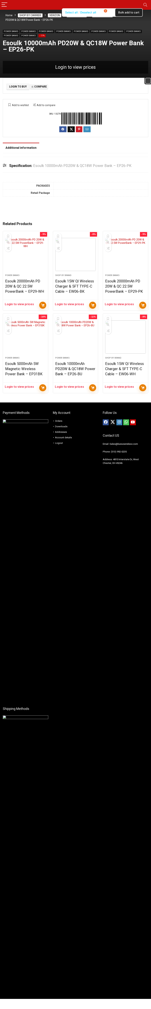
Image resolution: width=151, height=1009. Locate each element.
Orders (58, 421)
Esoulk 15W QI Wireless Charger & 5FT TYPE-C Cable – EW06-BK (74, 286)
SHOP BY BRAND (63, 275)
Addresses (61, 432)
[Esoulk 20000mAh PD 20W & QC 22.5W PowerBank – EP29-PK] (125, 254)
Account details (63, 437)
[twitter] (112, 422)
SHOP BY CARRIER (30, 15)
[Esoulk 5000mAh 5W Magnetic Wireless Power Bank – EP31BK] (25, 337)
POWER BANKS (11, 31)
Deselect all (88, 12)
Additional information (21, 147)
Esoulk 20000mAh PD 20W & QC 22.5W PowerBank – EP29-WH (24, 286)
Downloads (61, 426)
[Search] (145, 5)
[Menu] (4, 5)
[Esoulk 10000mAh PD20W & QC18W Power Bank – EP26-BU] (75, 337)
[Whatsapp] (126, 422)
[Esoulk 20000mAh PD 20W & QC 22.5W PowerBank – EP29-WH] (25, 254)
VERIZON (54, 15)
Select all (71, 12)
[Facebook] (106, 422)
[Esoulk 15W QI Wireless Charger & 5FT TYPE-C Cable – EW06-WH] (125, 337)
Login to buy (18, 86)
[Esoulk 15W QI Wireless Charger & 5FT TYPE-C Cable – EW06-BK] (75, 254)
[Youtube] (133, 422)
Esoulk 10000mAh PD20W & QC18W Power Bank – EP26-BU (75, 368)
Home (9, 15)
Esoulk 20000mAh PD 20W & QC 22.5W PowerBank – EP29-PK (124, 286)
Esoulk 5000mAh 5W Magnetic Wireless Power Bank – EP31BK (24, 368)
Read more (42, 305)
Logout (59, 443)
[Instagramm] (119, 422)
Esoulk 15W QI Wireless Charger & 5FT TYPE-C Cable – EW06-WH (124, 368)
